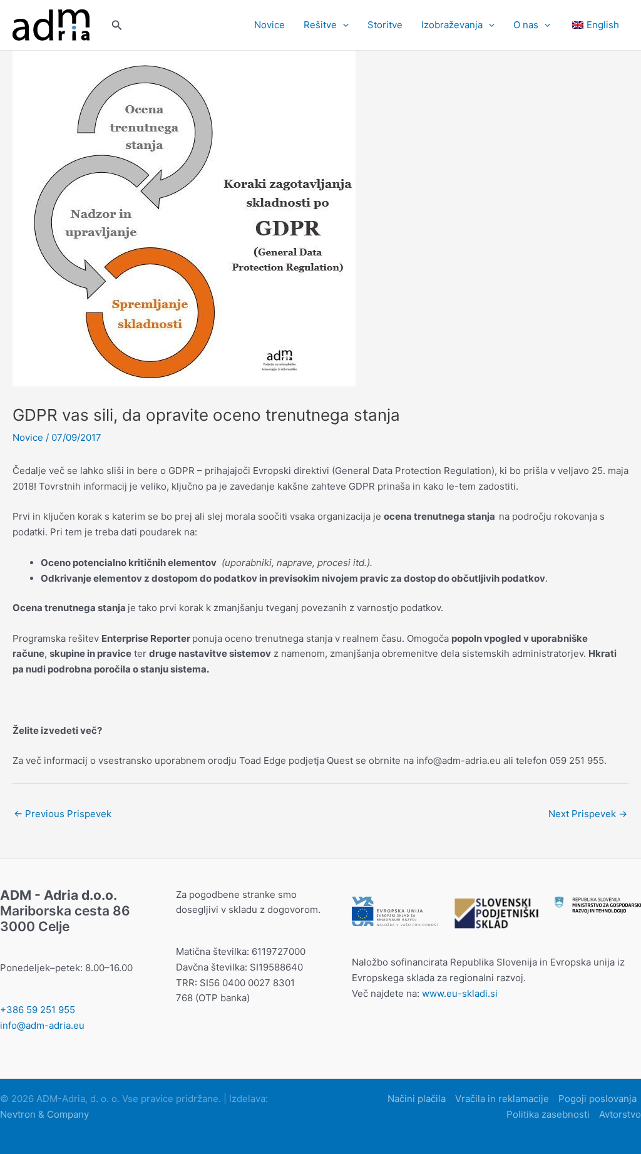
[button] (117, 25)
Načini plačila (416, 1099)
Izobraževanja (452, 25)
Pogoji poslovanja (597, 1099)
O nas (525, 25)
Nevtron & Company (44, 1114)
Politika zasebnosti (548, 1114)
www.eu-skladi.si (460, 993)
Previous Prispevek (62, 814)
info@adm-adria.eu (42, 1025)
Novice (269, 25)
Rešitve (320, 25)
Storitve (385, 25)
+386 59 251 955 (37, 1010)
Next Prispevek (587, 814)
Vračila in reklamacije (502, 1099)
